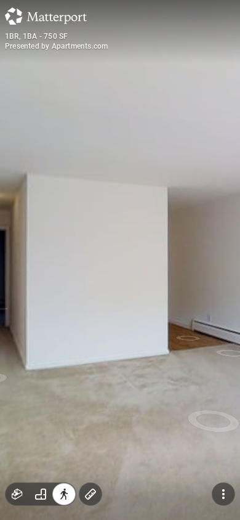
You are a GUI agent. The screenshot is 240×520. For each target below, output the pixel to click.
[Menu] (223, 494)
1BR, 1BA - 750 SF (36, 36)
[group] (40, 494)
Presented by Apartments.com (56, 46)
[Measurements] (90, 494)
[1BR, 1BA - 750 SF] (120, 260)
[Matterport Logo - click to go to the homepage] (45, 16)
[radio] (17, 494)
